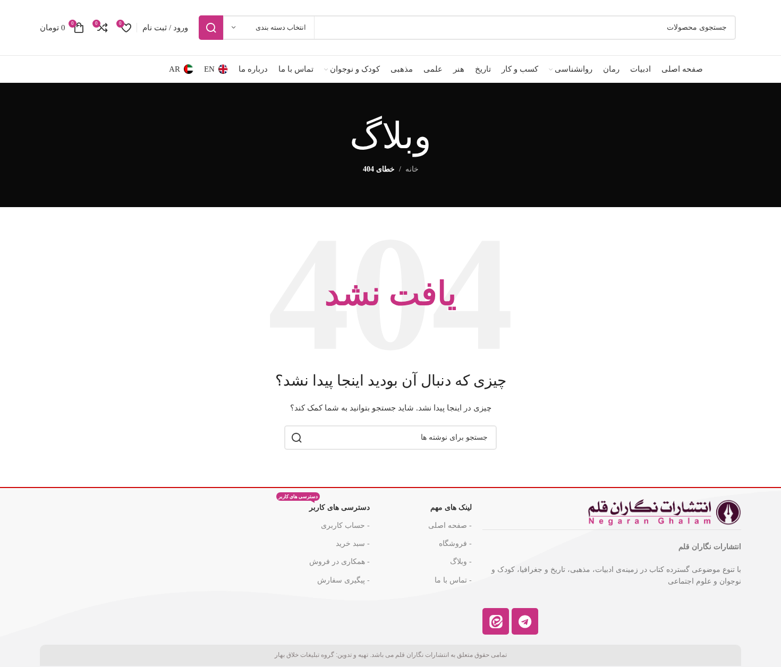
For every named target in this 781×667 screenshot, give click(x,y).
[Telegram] (525, 621)
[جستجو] (211, 27)
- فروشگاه (455, 544)
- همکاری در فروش (339, 562)
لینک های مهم (451, 507)
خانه (412, 169)
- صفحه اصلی (450, 525)
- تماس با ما (453, 580)
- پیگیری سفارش (343, 580)
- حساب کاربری (345, 525)
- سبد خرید (353, 544)
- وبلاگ (461, 562)
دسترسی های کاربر (324, 505)
